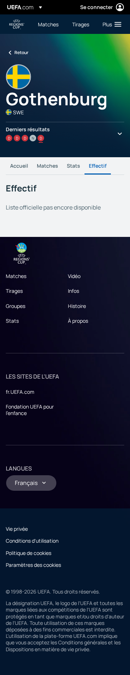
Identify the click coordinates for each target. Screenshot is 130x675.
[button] (110, 24)
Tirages (14, 290)
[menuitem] (49, 24)
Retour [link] (21, 52)
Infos (73, 290)
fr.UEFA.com (20, 391)
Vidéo (74, 276)
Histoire (77, 306)
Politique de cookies (28, 553)
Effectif (98, 165)
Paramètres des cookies (33, 564)
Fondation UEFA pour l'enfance (30, 409)
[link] (48, 24)
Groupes (15, 306)
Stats (73, 165)
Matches (47, 165)
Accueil (19, 165)
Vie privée (17, 528)
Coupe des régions (16, 24)
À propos (78, 320)
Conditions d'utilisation (32, 540)
